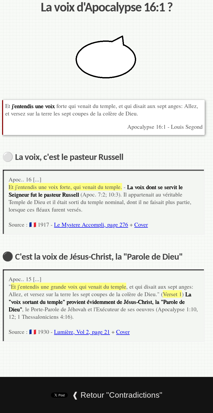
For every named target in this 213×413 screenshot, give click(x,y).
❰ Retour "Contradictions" (117, 395)
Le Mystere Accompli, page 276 (91, 224)
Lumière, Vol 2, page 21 (82, 331)
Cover (141, 224)
